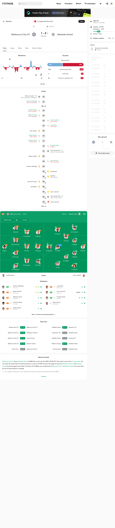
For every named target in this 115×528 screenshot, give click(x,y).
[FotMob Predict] (57, 13)
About (78, 4)
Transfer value (7, 220)
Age (17, 220)
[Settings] (100, 3)
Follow (81, 21)
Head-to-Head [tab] (36, 48)
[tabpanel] (57, 199)
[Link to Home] (7, 4)
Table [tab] (19, 48)
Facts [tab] (4, 48)
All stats (43, 84)
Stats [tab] (26, 48)
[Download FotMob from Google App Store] (111, 3)
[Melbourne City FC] (93, 143)
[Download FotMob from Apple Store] (107, 3)
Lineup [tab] (12, 48)
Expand (43, 376)
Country (24, 220)
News (59, 4)
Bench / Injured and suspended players (43, 314)
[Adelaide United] (111, 143)
